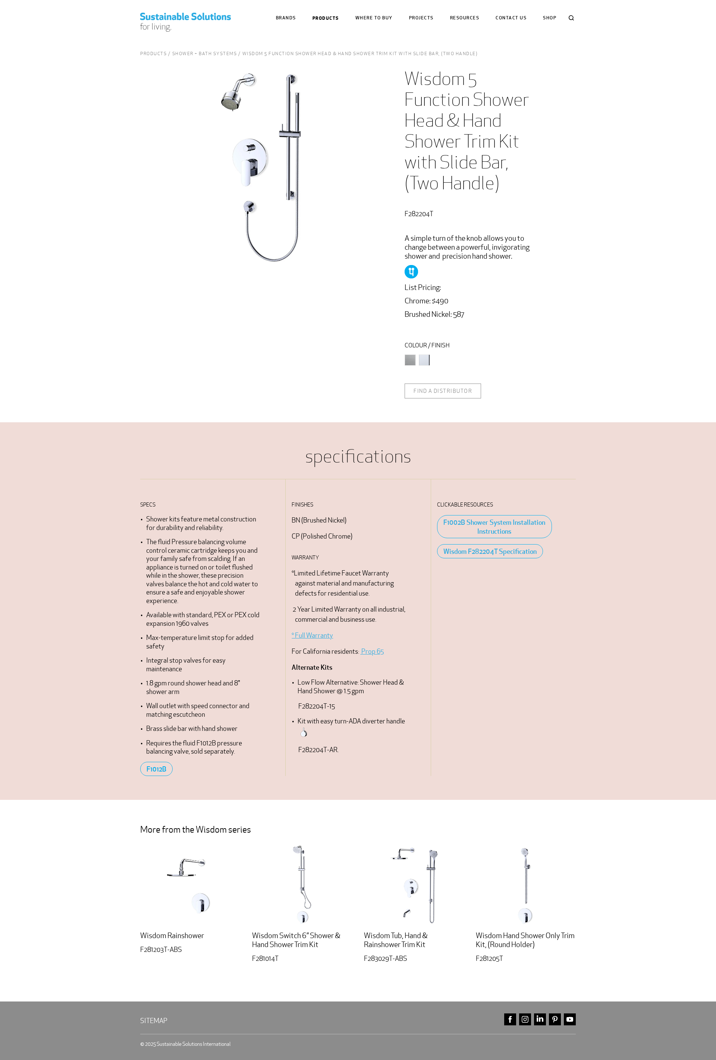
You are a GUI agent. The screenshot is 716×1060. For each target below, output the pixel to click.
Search (571, 17)
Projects (421, 18)
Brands (286, 18)
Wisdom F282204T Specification (490, 551)
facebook (510, 1019)
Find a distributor (443, 391)
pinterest (555, 1019)
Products (326, 18)
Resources (465, 18)
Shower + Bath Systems (204, 53)
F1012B (156, 768)
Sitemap (153, 1020)
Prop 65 (372, 651)
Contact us (511, 18)
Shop (549, 18)
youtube (570, 1019)
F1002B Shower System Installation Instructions (494, 527)
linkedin (540, 1019)
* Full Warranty (312, 635)
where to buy (374, 18)
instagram (525, 1019)
